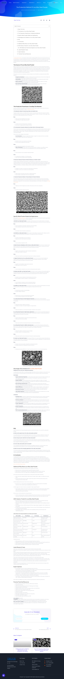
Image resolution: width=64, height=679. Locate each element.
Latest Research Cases (23, 49)
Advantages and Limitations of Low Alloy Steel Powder (29, 37)
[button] (61, 2)
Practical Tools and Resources (25, 53)
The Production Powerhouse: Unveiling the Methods (29, 33)
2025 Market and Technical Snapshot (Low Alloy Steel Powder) (33, 47)
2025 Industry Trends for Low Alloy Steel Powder (28, 45)
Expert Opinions (21, 51)
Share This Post (21, 29)
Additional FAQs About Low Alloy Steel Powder (27, 43)
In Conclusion (21, 41)
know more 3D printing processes (19, 464)
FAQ (19, 39)
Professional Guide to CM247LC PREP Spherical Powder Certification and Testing (22, 650)
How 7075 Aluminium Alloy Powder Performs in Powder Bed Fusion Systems (41, 650)
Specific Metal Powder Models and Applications (28, 35)
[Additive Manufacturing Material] (4, 2)
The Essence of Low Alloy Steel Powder (26, 31)
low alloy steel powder (30, 109)
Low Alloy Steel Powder (36, 368)
